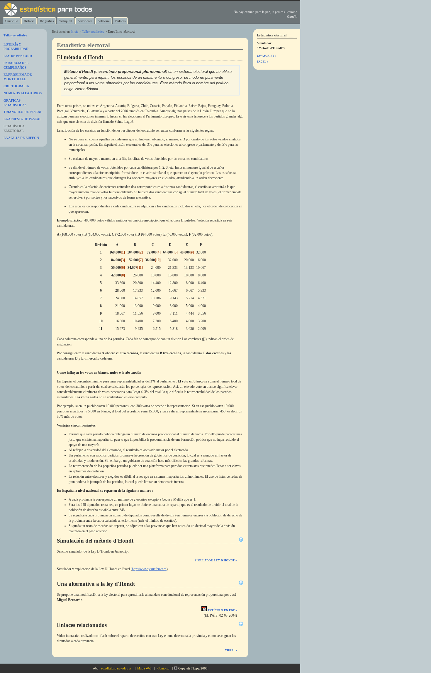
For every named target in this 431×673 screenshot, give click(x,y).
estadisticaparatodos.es (116, 668)
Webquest (65, 21)
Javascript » (266, 55)
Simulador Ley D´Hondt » (216, 560)
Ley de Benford (18, 56)
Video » (231, 650)
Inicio (75, 31)
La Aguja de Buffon (21, 138)
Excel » (262, 61)
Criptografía (16, 86)
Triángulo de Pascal (23, 112)
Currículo (11, 21)
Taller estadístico (92, 31)
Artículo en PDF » (222, 610)
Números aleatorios (23, 93)
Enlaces (120, 21)
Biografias (47, 21)
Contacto (163, 668)
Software (104, 21)
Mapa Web (144, 668)
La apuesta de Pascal (22, 119)
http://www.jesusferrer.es (149, 569)
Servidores (85, 21)
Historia (29, 21)
